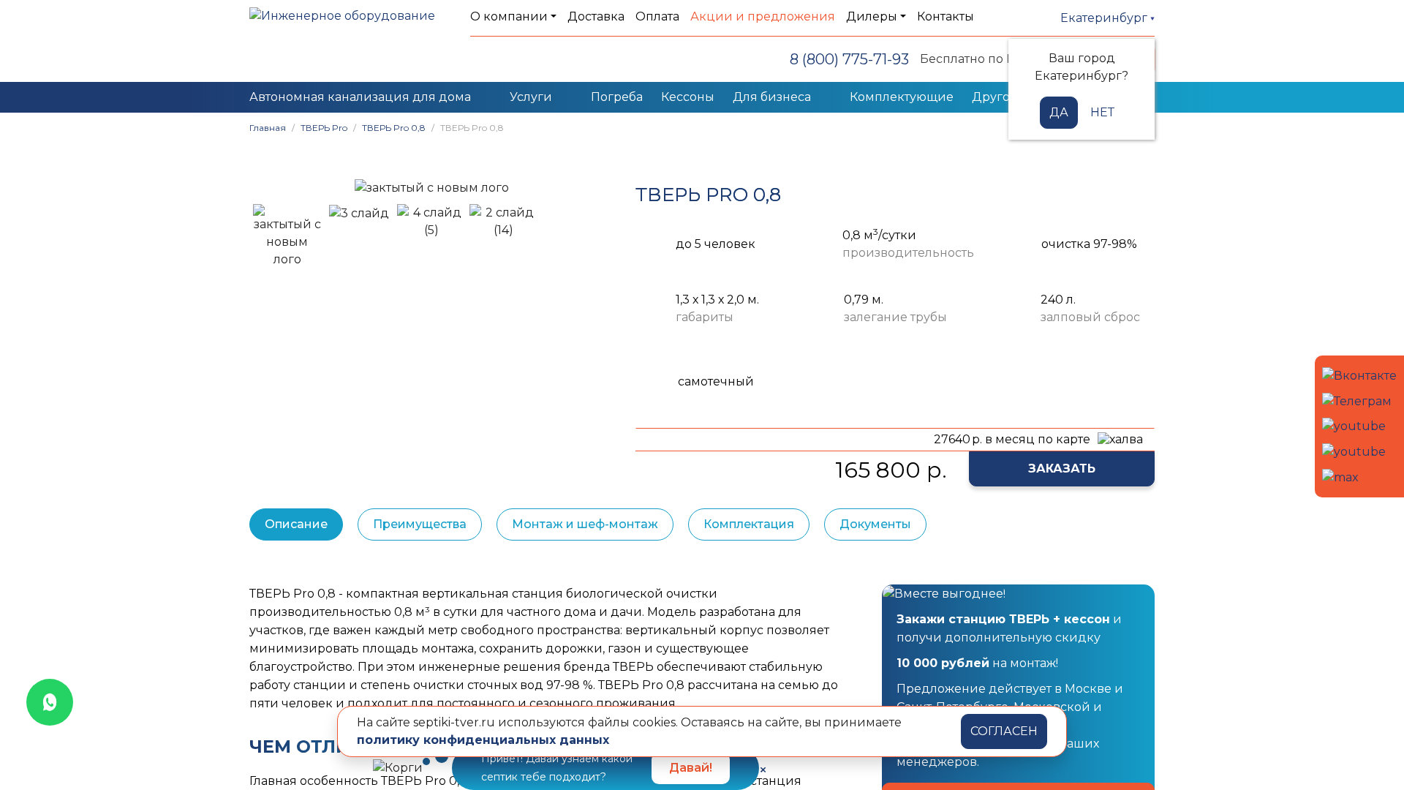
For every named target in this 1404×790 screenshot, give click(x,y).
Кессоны (687, 97)
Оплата (657, 16)
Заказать (1061, 468)
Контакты (945, 16)
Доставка (595, 16)
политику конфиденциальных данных (483, 740)
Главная (267, 127)
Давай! (690, 768)
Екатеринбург (1105, 18)
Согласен (1004, 731)
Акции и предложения (762, 16)
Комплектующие (902, 97)
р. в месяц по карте (1012, 439)
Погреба (617, 97)
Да (1058, 112)
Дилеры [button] (871, 16)
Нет (1102, 112)
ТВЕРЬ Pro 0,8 (394, 127)
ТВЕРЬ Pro (324, 127)
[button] (267, 187)
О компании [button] (509, 16)
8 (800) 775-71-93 (849, 59)
